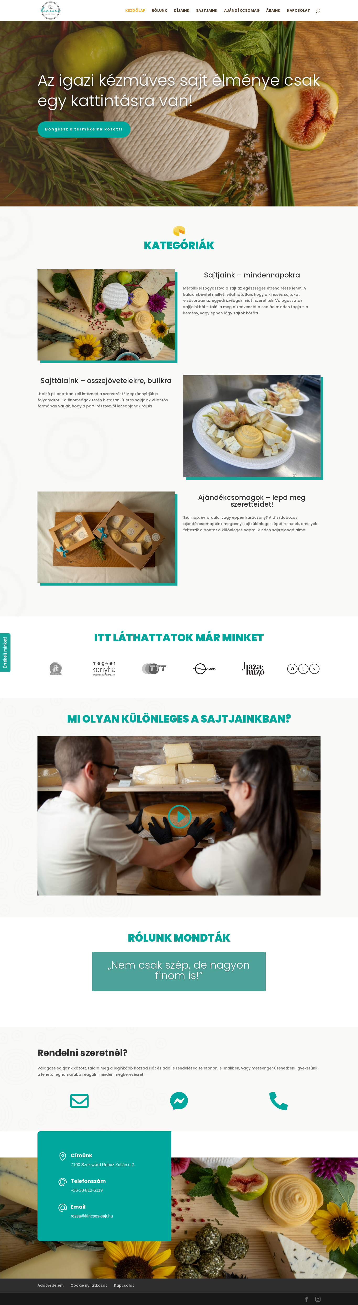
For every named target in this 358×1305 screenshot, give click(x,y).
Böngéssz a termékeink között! (84, 129)
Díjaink (181, 11)
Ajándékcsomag (242, 11)
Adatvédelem (50, 1285)
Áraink (273, 11)
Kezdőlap (135, 11)
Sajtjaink (207, 11)
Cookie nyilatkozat (88, 1285)
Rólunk (159, 11)
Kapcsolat (298, 11)
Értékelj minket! (5, 652)
